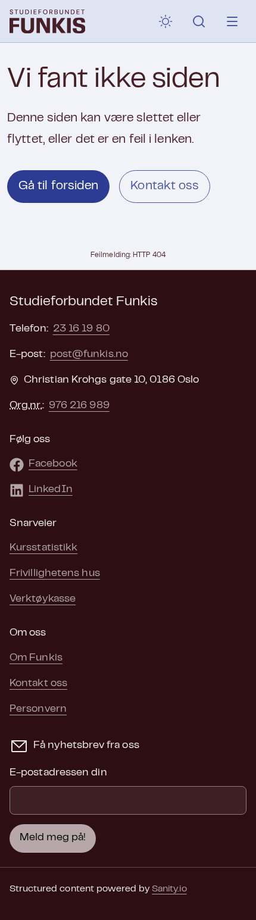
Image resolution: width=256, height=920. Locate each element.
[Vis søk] (199, 21)
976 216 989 (79, 406)
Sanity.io (169, 889)
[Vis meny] (232, 21)
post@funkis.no (89, 354)
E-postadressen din (58, 773)
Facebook (53, 464)
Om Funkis (36, 658)
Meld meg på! (53, 838)
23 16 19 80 (81, 329)
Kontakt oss (164, 186)
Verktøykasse (43, 599)
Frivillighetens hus (55, 573)
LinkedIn (51, 490)
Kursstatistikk (43, 548)
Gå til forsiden (58, 186)
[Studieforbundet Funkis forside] (47, 21)
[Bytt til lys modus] (165, 21)
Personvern (38, 709)
